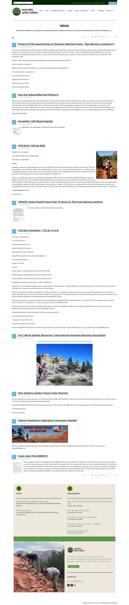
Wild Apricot (96, 603)
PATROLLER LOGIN (78, 3)
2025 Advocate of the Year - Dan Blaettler (82, 517)
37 (96, 37)
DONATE (96, 3)
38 (99, 37)
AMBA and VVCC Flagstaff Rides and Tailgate (32, 501)
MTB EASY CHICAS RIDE (31, 145)
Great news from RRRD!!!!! (33, 455)
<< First (83, 37)
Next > (113, 37)
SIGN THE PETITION (19, 113)
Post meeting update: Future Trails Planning (43, 392)
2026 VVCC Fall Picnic (24, 510)
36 (92, 37)
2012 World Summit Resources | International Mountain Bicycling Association (62, 335)
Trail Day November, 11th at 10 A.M (38, 230)
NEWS (103, 3)
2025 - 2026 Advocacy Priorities (78, 510)
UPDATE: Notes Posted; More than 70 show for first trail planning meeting (60, 201)
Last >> (116, 37)
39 (103, 37)
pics (104, 399)
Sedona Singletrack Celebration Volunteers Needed (47, 420)
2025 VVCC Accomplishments (77, 531)
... (89, 37)
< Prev (86, 37)
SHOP (89, 3)
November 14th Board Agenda (35, 121)
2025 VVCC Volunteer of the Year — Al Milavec (83, 524)
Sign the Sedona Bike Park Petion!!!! (38, 94)
